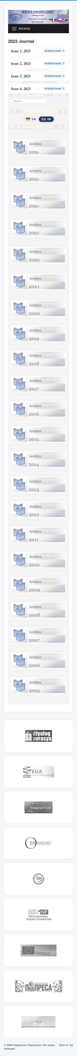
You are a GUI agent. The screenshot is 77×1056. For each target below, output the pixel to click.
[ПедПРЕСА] (38, 986)
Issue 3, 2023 (21, 76)
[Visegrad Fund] (38, 807)
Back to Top (66, 1045)
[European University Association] (38, 772)
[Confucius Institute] (38, 879)
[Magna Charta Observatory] (38, 843)
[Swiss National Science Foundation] (38, 915)
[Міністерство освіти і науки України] (38, 1022)
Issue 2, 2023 (21, 63)
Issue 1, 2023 (21, 51)
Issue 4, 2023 (21, 89)
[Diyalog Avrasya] (38, 736)
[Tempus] (38, 950)
